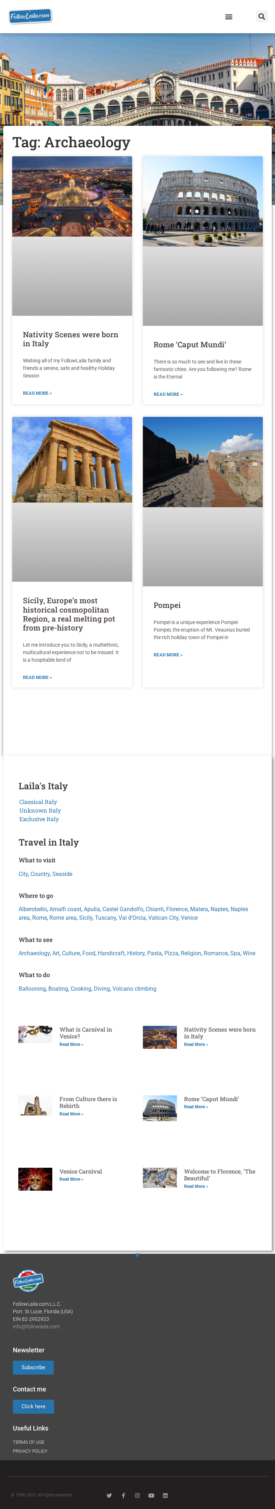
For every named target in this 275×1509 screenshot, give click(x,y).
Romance (216, 953)
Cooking (81, 988)
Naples (219, 909)
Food (88, 953)
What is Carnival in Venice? (85, 1032)
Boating (58, 988)
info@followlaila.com (36, 1326)
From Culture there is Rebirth (88, 1102)
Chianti (155, 909)
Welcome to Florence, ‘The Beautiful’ (219, 1174)
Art (55, 953)
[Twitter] (109, 1495)
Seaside (62, 874)
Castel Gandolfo (122, 909)
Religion (191, 953)
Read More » (37, 393)
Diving (102, 988)
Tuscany (105, 917)
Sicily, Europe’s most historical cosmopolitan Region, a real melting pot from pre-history (69, 614)
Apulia (92, 909)
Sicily (85, 917)
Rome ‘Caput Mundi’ (190, 344)
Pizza (171, 953)
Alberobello (33, 909)
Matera (199, 909)
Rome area (63, 917)
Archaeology (34, 953)
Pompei (167, 605)
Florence (177, 909)
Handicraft (111, 953)
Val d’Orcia (132, 917)
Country (40, 874)
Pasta (154, 953)
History (136, 953)
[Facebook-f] (123, 1495)
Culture (71, 953)
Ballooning (32, 988)
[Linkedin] (165, 1495)
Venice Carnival (80, 1171)
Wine (249, 953)
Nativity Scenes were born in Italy (71, 338)
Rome (39, 917)
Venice (189, 917)
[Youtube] (151, 1495)
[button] (229, 16)
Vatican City (163, 917)
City (23, 874)
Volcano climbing (134, 988)
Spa (235, 953)
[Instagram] (137, 1495)
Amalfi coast (65, 909)
